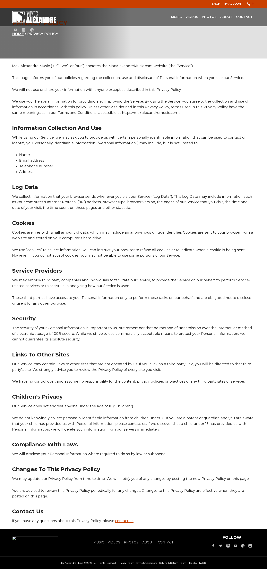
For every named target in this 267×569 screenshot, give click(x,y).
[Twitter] (220, 545)
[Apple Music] (23, 29)
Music (176, 17)
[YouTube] (15, 29)
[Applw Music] (250, 545)
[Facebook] (213, 545)
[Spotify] (31, 29)
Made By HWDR (197, 562)
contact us (124, 521)
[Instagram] (228, 545)
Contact (244, 17)
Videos (191, 17)
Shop (216, 3)
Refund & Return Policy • (173, 562)
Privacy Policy (126, 562)
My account (233, 3)
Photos (209, 17)
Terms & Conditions (147, 562)
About (226, 17)
